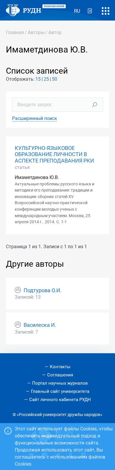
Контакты (60, 366)
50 (54, 79)
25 (46, 79)
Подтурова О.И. (43, 290)
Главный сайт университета (60, 391)
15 (38, 79)
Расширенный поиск (34, 118)
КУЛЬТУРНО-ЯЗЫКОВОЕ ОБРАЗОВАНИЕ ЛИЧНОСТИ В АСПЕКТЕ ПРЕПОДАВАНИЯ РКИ (54, 154)
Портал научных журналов (60, 383)
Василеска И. (40, 325)
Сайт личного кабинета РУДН (60, 399)
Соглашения (60, 375)
